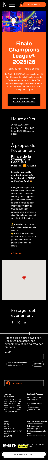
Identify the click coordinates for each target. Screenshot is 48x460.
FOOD (6, 424)
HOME (6, 421)
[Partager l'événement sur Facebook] (12, 322)
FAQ (29, 433)
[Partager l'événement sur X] (18, 322)
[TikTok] (14, 445)
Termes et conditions (35, 424)
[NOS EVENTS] (20, 429)
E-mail (8, 352)
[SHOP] (20, 433)
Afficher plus (16, 253)
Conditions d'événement (36, 436)
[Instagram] (5, 445)
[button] (21, 4)
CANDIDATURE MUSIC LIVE (14, 431)
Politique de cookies (34, 426)
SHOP (6, 434)
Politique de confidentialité (37, 421)
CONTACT (8, 436)
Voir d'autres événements (24, 101)
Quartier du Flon (33, 410)
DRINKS (7, 426)
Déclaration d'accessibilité (36, 431)
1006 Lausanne (33, 408)
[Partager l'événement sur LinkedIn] (25, 322)
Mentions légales (33, 429)
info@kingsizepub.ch (35, 399)
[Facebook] (9, 445)
